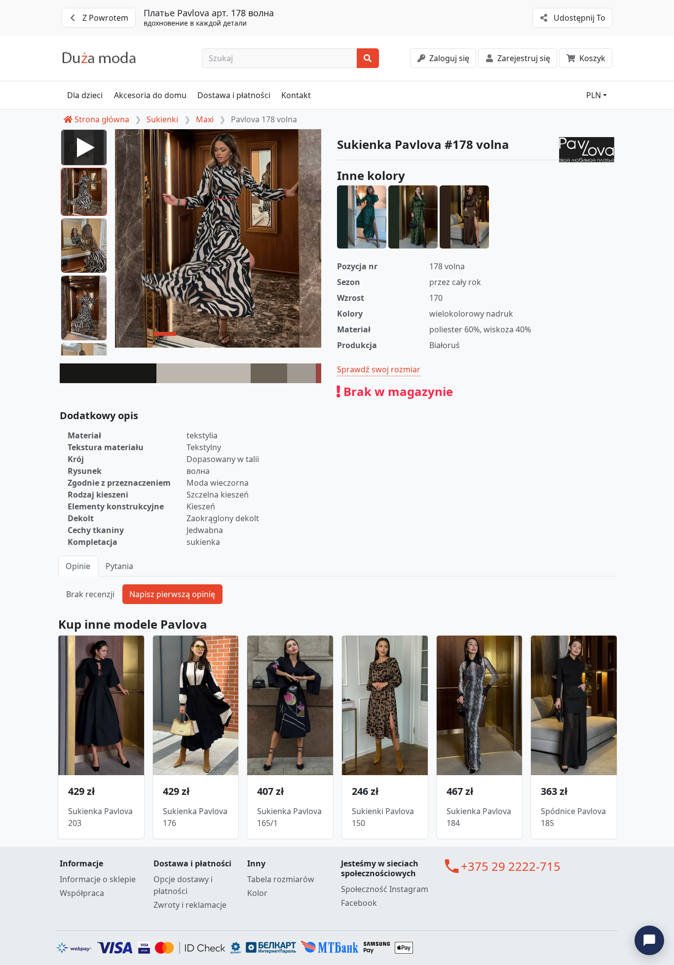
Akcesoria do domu (150, 95)
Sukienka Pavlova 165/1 (289, 817)
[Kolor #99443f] (318, 373)
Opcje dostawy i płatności (183, 885)
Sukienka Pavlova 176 (195, 817)
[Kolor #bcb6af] (203, 373)
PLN (593, 95)
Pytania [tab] (119, 566)
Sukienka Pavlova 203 (100, 817)
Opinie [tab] (78, 566)
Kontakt (296, 95)
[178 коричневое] (464, 217)
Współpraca (82, 893)
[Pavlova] (586, 149)
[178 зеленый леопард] (361, 217)
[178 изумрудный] (413, 217)
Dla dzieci (85, 95)
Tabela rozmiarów (280, 879)
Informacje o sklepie (98, 879)
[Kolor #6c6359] (269, 373)
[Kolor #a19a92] (301, 373)
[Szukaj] (368, 58)
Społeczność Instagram (384, 889)
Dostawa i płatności (233, 95)
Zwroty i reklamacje (189, 904)
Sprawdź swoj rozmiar (378, 369)
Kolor (257, 893)
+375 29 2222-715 (511, 866)
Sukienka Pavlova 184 (479, 817)
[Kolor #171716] (108, 373)
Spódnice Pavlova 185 (573, 817)
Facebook (359, 902)
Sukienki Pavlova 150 (383, 817)
